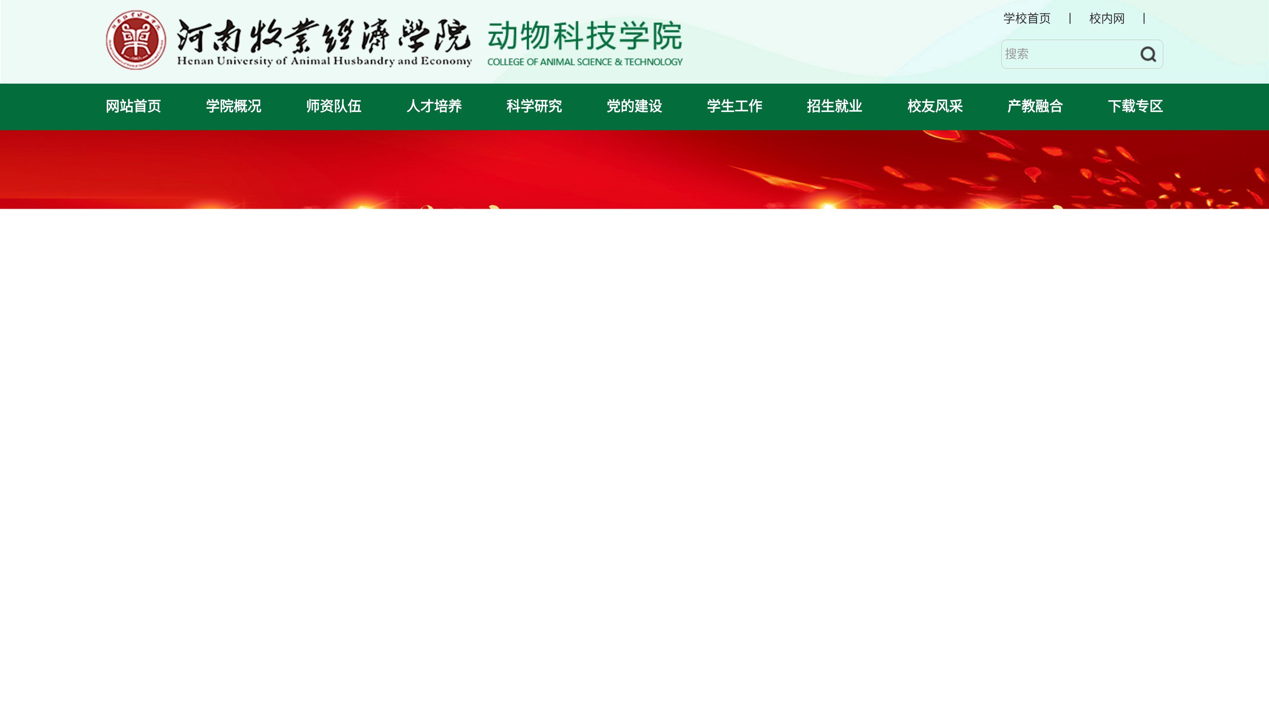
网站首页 (133, 106)
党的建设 (634, 106)
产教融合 (1035, 106)
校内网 (1107, 18)
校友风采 (935, 106)
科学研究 (534, 106)
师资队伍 (334, 106)
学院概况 (233, 106)
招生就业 (835, 106)
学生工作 (734, 106)
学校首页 (1027, 18)
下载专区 (1135, 106)
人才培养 (434, 106)
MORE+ (1142, 602)
